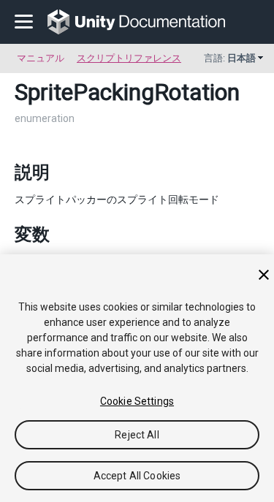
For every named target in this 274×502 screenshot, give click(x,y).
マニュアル (40, 58)
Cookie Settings (137, 401)
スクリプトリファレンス (129, 58)
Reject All (137, 435)
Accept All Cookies (137, 476)
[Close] (264, 275)
